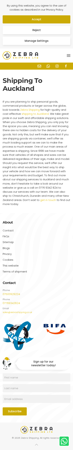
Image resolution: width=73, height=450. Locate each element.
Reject (36, 30)
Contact (8, 230)
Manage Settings (37, 41)
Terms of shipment (15, 271)
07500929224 (11, 294)
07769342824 (11, 303)
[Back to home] (20, 55)
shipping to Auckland (35, 114)
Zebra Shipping (30, 110)
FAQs (6, 236)
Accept (36, 19)
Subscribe (14, 411)
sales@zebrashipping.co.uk (17, 312)
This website (11, 265)
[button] (68, 55)
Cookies (8, 260)
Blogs (6, 248)
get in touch (48, 200)
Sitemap (8, 242)
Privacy (7, 254)
